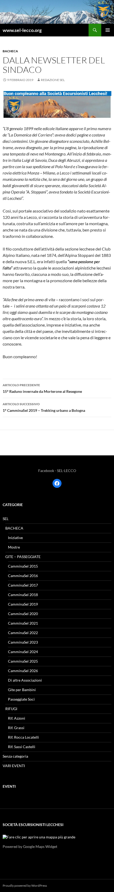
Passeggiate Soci (21, 699)
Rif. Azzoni (16, 718)
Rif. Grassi (16, 727)
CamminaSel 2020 (23, 613)
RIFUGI (11, 708)
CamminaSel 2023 (23, 642)
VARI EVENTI (14, 765)
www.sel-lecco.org (22, 30)
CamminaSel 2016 (23, 575)
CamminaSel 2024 (23, 651)
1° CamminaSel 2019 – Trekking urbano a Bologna (44, 407)
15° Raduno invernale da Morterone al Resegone (42, 388)
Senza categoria (15, 756)
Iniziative (15, 537)
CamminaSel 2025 (23, 661)
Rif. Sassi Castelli (21, 746)
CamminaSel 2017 (23, 585)
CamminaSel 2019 (23, 604)
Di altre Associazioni (25, 680)
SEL (5, 518)
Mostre (14, 547)
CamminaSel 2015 (23, 566)
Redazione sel (53, 80)
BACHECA (10, 51)
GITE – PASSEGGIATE (23, 556)
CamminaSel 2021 (23, 623)
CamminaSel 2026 (23, 670)
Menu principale (107, 30)
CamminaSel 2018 (23, 594)
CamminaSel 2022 (23, 632)
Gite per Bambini (22, 689)
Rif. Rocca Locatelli (23, 737)
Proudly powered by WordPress (25, 886)
